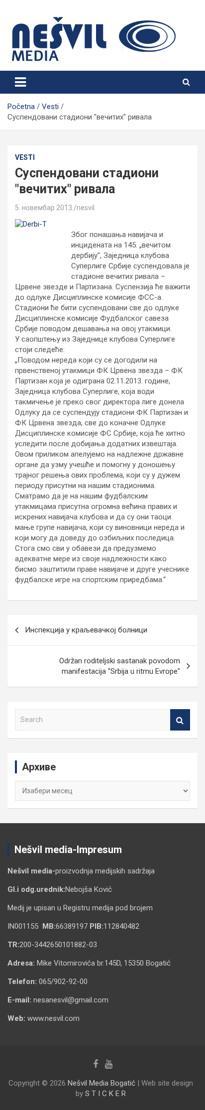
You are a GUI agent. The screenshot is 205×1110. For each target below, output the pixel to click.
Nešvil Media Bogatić (101, 1083)
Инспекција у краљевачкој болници (86, 629)
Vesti (25, 157)
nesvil (86, 208)
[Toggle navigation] (20, 82)
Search (180, 720)
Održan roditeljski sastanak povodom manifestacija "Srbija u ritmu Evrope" (119, 666)
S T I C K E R (105, 1093)
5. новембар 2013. (44, 208)
